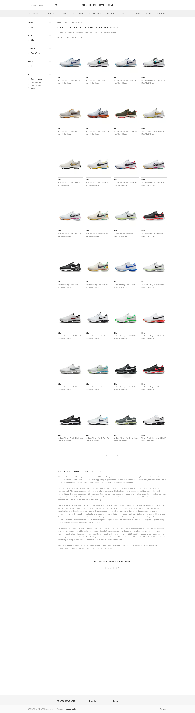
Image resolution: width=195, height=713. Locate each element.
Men (32, 27)
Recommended (36, 79)
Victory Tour (35, 53)
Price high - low (36, 82)
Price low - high (36, 85)
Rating (33, 88)
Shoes (59, 22)
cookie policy (71, 709)
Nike (32, 40)
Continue (163, 709)
